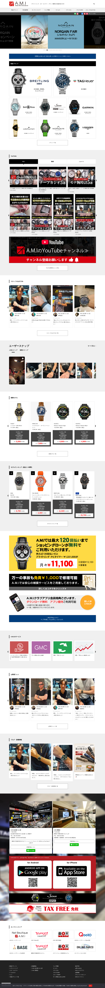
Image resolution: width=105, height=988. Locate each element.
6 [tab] (51, 50)
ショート (81, 161)
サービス (58, 10)
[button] (93, 371)
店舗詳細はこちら (31, 847)
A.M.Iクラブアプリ (79, 970)
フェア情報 (47, 10)
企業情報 (77, 972)
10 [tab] (57, 50)
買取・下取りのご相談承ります (60, 655)
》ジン (10, 974)
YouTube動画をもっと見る (52, 267)
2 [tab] (45, 50)
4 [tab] (48, 50)
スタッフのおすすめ (90, 10)
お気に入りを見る (92, 13)
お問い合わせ (78, 968)
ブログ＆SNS (79, 10)
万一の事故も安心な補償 (16, 655)
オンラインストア (36, 10)
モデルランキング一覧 (52, 523)
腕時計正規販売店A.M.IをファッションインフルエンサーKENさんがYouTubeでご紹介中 (31, 842)
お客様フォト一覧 (52, 726)
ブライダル (68, 10)
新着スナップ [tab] (24, 350)
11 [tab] (59, 50)
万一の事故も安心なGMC (59, 976)
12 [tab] (60, 50)
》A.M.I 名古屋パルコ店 (37, 968)
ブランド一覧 (52, 142)
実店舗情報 (25, 10)
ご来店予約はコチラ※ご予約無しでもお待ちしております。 (52, 618)
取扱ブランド (14, 10)
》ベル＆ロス (12, 972)
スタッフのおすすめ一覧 (52, 333)
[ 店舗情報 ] (34, 966)
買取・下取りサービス (37, 655)
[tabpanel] (52, 32)
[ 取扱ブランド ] (13, 966)
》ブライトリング (13, 968)
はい (90, 985)
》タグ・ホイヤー (13, 970)
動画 (52, 161)
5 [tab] (50, 50)
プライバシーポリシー (80, 974)
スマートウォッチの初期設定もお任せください (84, 656)
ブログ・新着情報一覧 (52, 786)
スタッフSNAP (56, 974)
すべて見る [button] (91, 346)
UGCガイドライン (79, 976)
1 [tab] (44, 50)
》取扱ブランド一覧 (14, 976)
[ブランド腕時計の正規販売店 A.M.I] (18, 3)
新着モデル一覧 (52, 453)
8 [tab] (54, 50)
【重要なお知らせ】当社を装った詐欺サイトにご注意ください (52, 56)
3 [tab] (47, 50)
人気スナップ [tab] (13, 350)
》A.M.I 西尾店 (34, 970)
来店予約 (77, 966)
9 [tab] (56, 50)
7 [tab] (53, 50)
